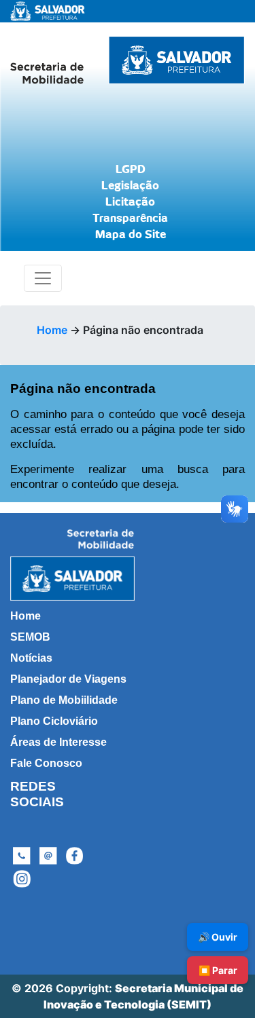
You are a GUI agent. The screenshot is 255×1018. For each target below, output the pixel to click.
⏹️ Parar (218, 970)
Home (52, 330)
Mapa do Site (130, 234)
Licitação (130, 202)
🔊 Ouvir (217, 937)
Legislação (130, 186)
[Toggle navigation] (43, 278)
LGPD (131, 169)
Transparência (130, 218)
